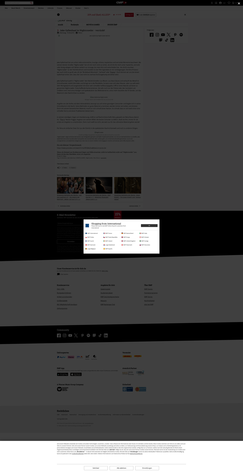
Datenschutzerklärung (136, 453)
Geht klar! (96, 468)
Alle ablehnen (121, 468)
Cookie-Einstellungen (78, 453)
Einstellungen (147, 468)
